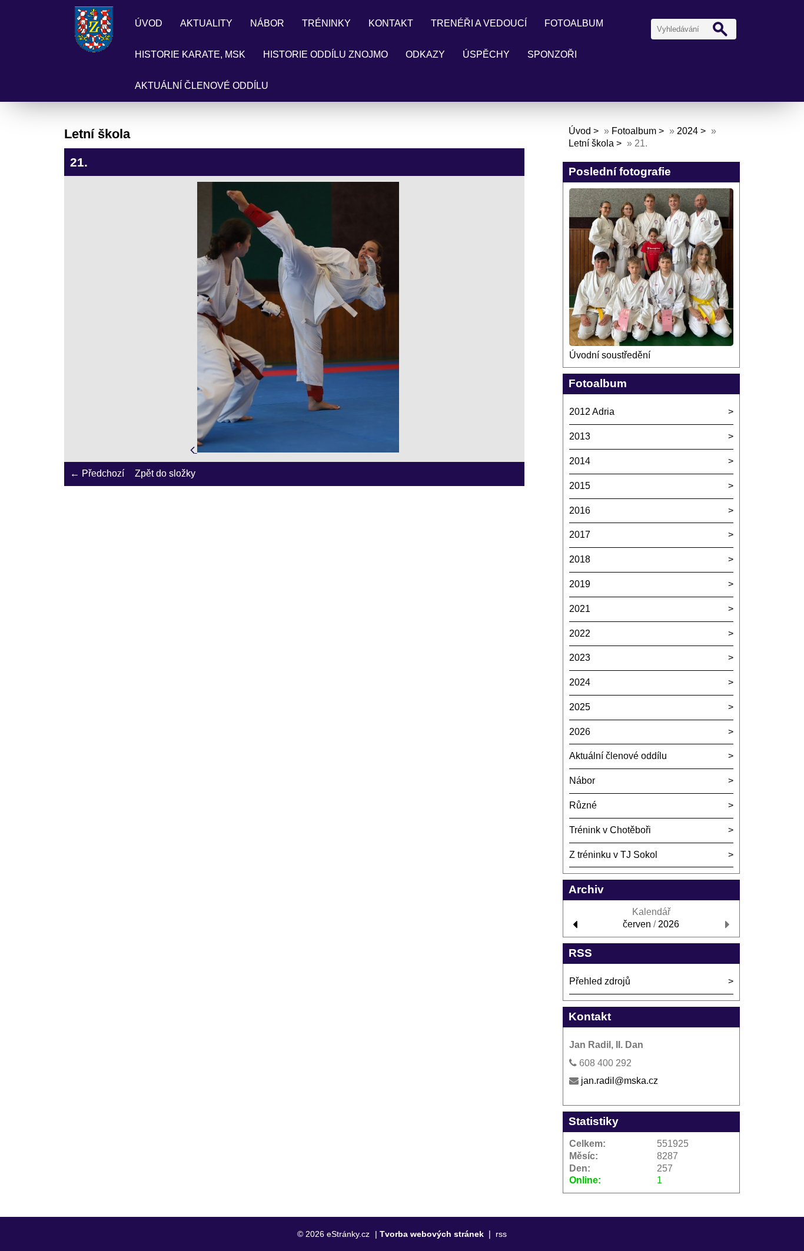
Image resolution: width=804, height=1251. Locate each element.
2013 (579, 436)
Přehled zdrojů (599, 981)
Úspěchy (486, 54)
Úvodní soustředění (609, 355)
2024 (687, 131)
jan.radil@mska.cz (619, 1081)
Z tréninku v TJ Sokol (613, 855)
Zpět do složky (165, 473)
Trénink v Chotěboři (610, 830)
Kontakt (390, 23)
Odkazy (425, 54)
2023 (579, 658)
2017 (579, 535)
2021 (579, 609)
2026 (579, 732)
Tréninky (326, 23)
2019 (579, 584)
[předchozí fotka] (193, 449)
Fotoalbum (573, 23)
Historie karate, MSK (190, 54)
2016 (579, 510)
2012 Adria (591, 412)
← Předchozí (97, 473)
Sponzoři (552, 54)
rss (501, 1234)
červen (637, 924)
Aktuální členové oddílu (201, 86)
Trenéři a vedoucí (479, 23)
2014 (579, 461)
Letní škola (591, 143)
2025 (579, 707)
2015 (579, 486)
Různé (583, 805)
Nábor (267, 23)
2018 (579, 559)
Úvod (148, 23)
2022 (579, 633)
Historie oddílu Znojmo (325, 54)
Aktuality (206, 23)
